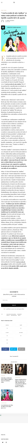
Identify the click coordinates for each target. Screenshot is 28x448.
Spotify (19, 315)
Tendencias (17, 377)
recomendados (14, 315)
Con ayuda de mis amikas (11, 314)
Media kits (3, 434)
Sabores (3, 375)
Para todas (3, 10)
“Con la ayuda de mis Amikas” (13, 84)
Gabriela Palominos (10, 20)
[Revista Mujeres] (14, 2)
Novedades (19, 314)
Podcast (8, 315)
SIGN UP (14, 305)
